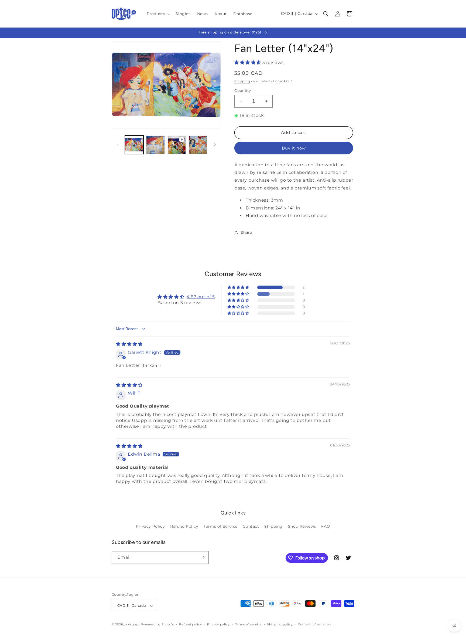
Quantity (242, 90)
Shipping (242, 81)
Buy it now (294, 148)
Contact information (314, 624)
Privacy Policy (150, 526)
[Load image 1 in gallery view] (134, 144)
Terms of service (248, 624)
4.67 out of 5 (201, 296)
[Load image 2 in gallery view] (155, 144)
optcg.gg (132, 624)
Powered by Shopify (157, 624)
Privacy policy (218, 624)
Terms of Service (221, 526)
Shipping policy (280, 624)
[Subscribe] (202, 557)
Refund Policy (184, 526)
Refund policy (190, 624)
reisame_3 (268, 172)
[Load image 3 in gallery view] (198, 144)
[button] (158, 13)
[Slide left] (118, 145)
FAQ (325, 526)
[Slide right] (215, 145)
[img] (129, 344)
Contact (251, 526)
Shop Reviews (302, 526)
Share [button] (246, 232)
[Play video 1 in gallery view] (176, 144)
